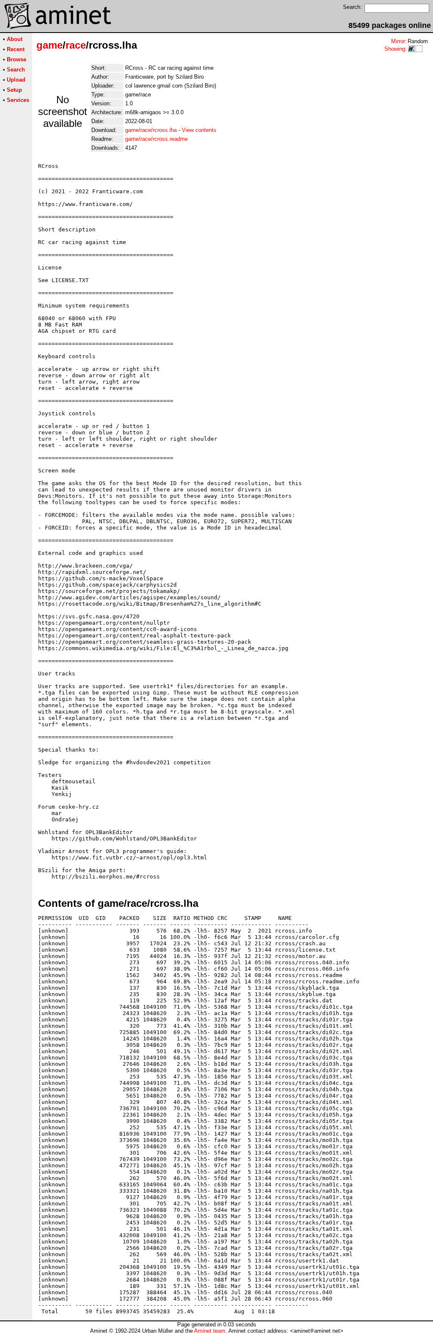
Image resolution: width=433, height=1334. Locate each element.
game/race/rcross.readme (156, 139)
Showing (394, 49)
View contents (199, 130)
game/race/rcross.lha (151, 130)
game (49, 45)
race (76, 45)
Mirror (398, 41)
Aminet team (209, 1331)
